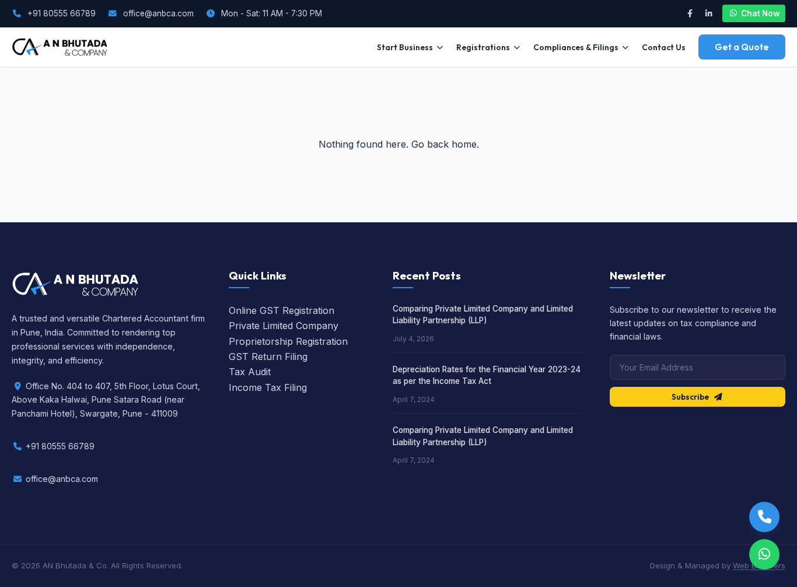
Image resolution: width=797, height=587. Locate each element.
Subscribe (690, 397)
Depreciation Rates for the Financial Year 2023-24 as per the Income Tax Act (487, 375)
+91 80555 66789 (61, 13)
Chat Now (760, 13)
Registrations (483, 47)
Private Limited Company (283, 325)
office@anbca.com (158, 13)
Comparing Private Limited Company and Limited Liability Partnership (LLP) (483, 314)
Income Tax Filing (268, 387)
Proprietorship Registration (288, 341)
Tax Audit (250, 372)
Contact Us (664, 47)
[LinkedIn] (709, 13)
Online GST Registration (281, 310)
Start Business (405, 47)
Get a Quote (742, 47)
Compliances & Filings (575, 47)
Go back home (444, 144)
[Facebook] (690, 13)
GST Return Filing (268, 356)
